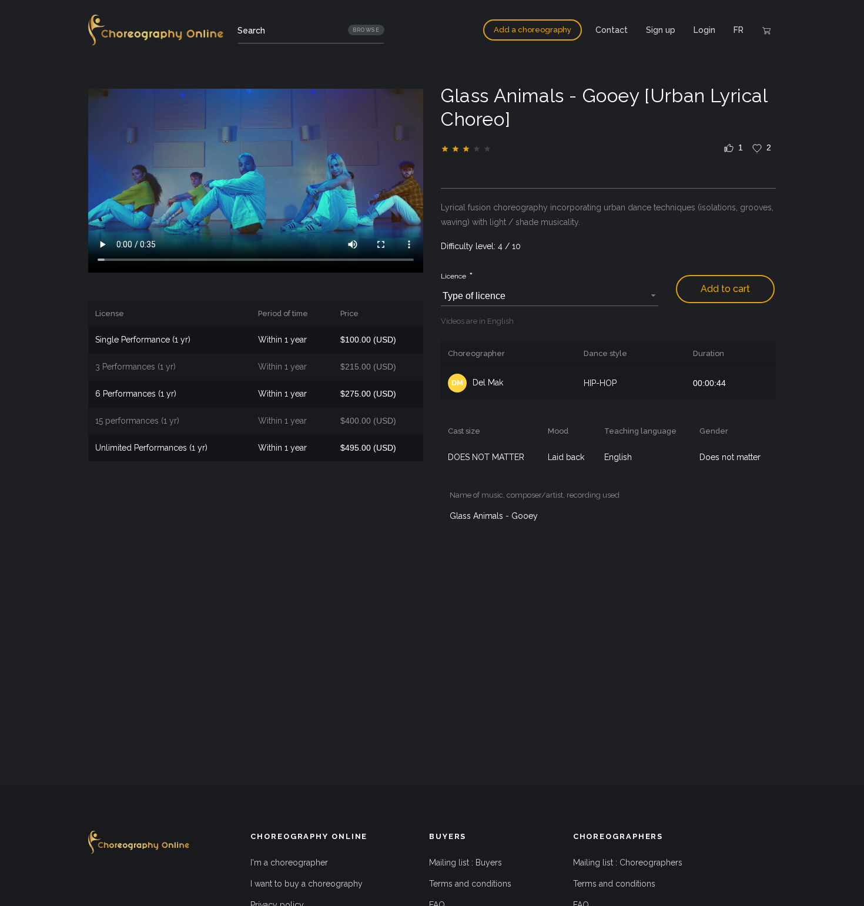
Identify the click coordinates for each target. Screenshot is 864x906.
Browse (366, 30)
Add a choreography (532, 29)
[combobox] (549, 296)
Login (704, 30)
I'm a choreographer (289, 862)
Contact (611, 30)
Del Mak (477, 382)
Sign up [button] (660, 30)
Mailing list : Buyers (465, 862)
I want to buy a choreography (306, 883)
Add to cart (725, 288)
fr (739, 30)
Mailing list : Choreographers (627, 862)
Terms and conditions (470, 883)
